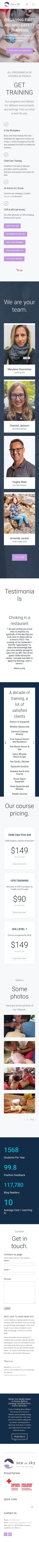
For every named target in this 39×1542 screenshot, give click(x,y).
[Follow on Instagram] (10, 1534)
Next (32, 1119)
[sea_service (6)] (19, 1113)
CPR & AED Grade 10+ (14, 250)
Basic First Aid (12, 226)
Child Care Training (14, 242)
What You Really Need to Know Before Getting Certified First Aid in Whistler (19, 1402)
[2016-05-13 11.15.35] (19, 1037)
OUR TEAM (19, 557)
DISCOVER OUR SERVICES (19, 51)
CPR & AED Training (14, 259)
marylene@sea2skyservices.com (19, 1523)
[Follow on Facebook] (5, 1534)
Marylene (8, 196)
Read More (19, 1436)
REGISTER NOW (19, 864)
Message (7, 1279)
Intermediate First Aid (15, 234)
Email (6, 1270)
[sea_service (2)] (19, 1089)
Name (7, 1260)
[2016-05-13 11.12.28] (19, 1063)
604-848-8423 (15, 1367)
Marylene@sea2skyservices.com (15, 1375)
